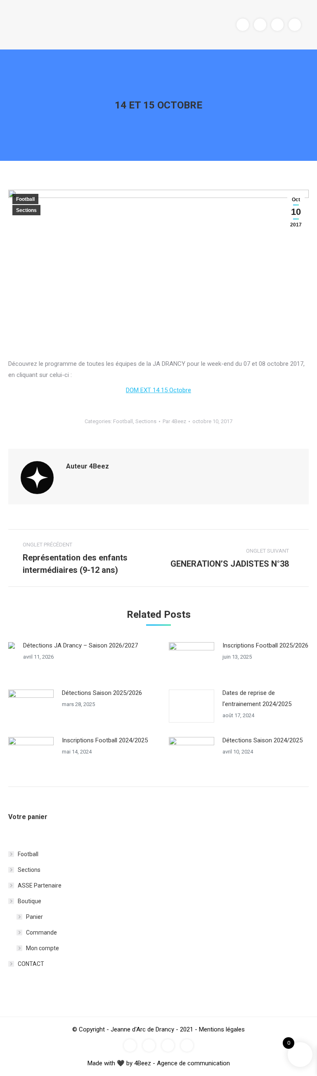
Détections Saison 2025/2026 (102, 693)
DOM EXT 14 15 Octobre (158, 390)
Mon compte (42, 948)
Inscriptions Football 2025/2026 (265, 645)
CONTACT (31, 964)
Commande (41, 932)
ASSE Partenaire (40, 885)
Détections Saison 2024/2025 (262, 740)
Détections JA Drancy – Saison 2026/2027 (80, 645)
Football (25, 199)
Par (174, 421)
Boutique (29, 901)
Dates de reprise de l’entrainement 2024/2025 (256, 698)
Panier (34, 917)
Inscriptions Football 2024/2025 (105, 740)
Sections (26, 210)
